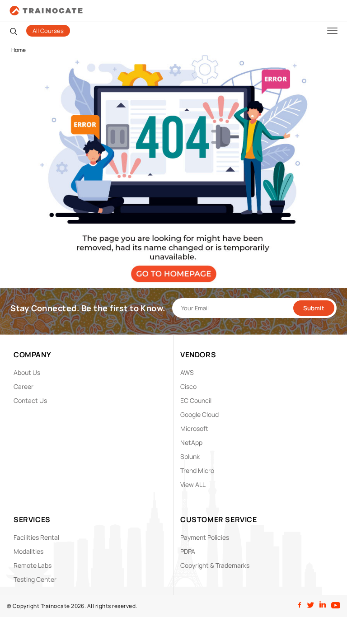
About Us (27, 372)
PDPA (187, 551)
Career (23, 386)
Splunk (190, 456)
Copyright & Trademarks (214, 565)
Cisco (188, 386)
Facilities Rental (36, 537)
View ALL (193, 484)
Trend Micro (197, 470)
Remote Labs (33, 565)
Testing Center (35, 579)
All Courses (48, 31)
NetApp (191, 442)
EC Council (195, 400)
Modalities (28, 551)
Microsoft (194, 428)
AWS (187, 372)
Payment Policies (204, 537)
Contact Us (30, 400)
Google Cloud (199, 414)
